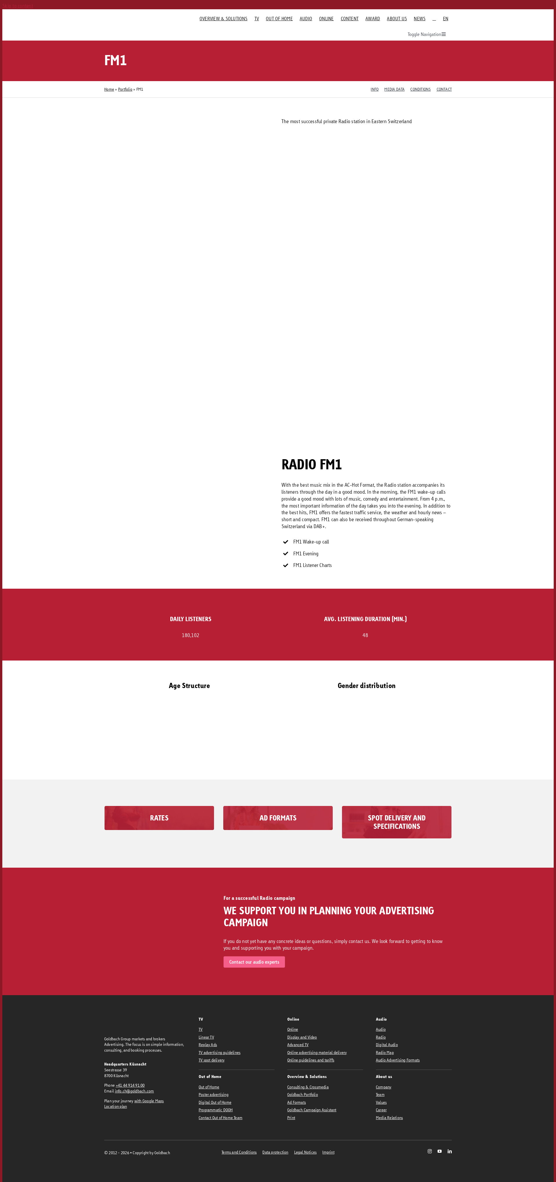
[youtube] (440, 1151)
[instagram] (430, 1151)
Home (109, 89)
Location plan (115, 1106)
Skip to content (17, 6)
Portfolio (125, 89)
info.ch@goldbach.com (134, 1090)
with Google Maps (149, 1100)
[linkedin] (450, 1151)
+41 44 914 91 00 (130, 1085)
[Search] (434, 18)
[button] (234, 762)
